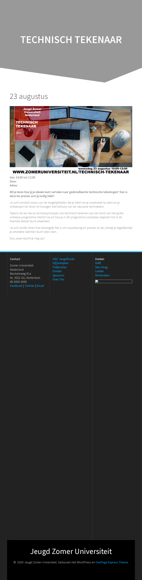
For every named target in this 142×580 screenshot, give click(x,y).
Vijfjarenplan (60, 263)
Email (40, 286)
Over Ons (58, 279)
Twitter (29, 286)
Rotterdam (102, 275)
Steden (57, 271)
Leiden (99, 271)
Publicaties (59, 267)
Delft (98, 263)
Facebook (16, 286)
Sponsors (58, 275)
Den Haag (101, 267)
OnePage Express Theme (112, 562)
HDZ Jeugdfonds (63, 259)
